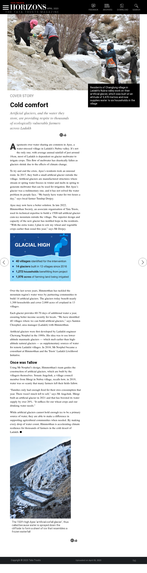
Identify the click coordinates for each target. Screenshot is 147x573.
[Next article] (142, 262)
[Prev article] (4, 262)
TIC (134, 561)
